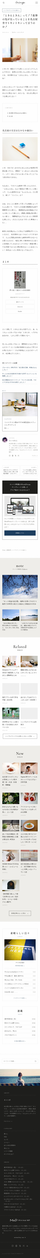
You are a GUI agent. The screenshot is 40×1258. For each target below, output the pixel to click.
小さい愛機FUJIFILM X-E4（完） (19, 1182)
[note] (18, 455)
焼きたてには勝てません (15, 1170)
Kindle (20, 311)
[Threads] (12, 455)
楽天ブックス (20, 302)
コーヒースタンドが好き (15, 1190)
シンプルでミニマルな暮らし (12, 10)
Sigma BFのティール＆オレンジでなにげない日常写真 (29, 779)
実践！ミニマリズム (14, 1185)
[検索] (3, 2)
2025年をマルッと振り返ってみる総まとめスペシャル (10, 724)
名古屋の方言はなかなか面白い (18, 113)
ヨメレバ (22, 293)
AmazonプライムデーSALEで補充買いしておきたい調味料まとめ (10, 672)
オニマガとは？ (9, 1154)
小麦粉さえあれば (13, 1207)
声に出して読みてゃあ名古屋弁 (20, 290)
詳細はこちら (20, 533)
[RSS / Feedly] (27, 1246)
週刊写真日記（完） (14, 1167)
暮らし (6, 1134)
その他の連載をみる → (20, 1041)
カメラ (6, 1139)
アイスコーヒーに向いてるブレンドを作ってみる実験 (29, 809)
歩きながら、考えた (14, 1176)
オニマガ (7, 1253)
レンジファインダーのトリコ (17, 1196)
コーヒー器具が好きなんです (17, 1187)
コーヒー (7, 1142)
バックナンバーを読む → (20, 998)
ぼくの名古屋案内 (10, 1145)
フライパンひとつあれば (15, 1210)
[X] (15, 455)
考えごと (7, 1148)
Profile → (35, 455)
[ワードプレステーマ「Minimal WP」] (20, 506)
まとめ (11, 116)
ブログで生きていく (14, 1179)
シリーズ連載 (8, 1151)
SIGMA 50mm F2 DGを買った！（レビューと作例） (10, 866)
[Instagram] (9, 455)
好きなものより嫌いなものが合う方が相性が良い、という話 (10, 809)
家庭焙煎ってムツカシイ (15, 1193)
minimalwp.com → (20, 1237)
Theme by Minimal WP (17, 1253)
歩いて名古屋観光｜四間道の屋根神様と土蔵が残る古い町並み (10, 836)
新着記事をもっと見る (18, 913)
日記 (5, 1137)
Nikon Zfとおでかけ (15, 1204)
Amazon (20, 306)
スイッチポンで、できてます (17, 1173)
